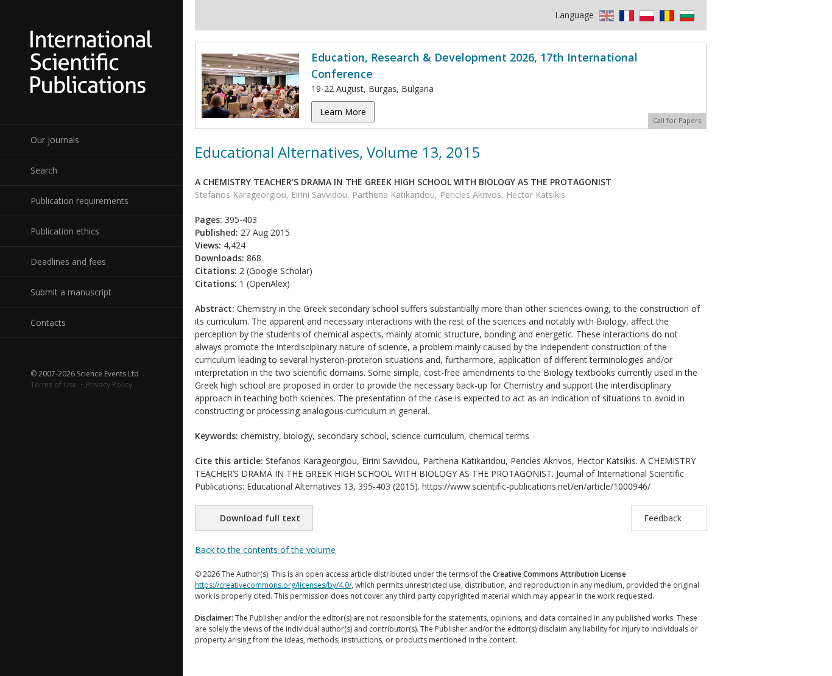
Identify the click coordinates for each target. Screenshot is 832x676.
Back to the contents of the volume (265, 549)
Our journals (54, 140)
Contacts (48, 322)
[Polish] (645, 15)
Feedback (663, 518)
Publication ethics (64, 231)
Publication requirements (79, 200)
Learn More (343, 112)
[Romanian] (665, 15)
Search (43, 170)
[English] (605, 15)
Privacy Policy (109, 384)
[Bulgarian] (685, 15)
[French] (625, 15)
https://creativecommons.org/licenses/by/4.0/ (273, 585)
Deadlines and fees (68, 261)
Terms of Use (53, 384)
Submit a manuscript (70, 292)
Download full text (260, 518)
